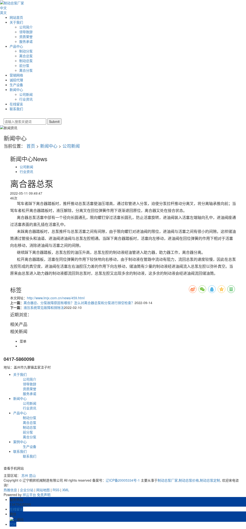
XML (65, 489)
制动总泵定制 (210, 480)
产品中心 (16, 46)
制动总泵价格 (189, 480)
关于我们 (16, 22)
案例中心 (20, 441)
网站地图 (43, 489)
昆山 (32, 475)
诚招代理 (16, 79)
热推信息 (10, 489)
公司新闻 (26, 94)
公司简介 (26, 27)
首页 (30, 146)
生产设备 (16, 84)
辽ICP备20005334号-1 (123, 480)
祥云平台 (29, 494)
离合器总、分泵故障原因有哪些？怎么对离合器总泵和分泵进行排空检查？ (79, 302)
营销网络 (16, 75)
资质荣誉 (26, 36)
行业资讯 (26, 99)
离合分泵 (26, 70)
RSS (56, 489)
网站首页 (16, 17)
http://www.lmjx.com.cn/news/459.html (56, 297)
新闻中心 (16, 89)
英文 (3, 12)
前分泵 (24, 65)
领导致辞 (26, 31)
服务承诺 (26, 41)
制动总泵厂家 (168, 480)
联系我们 (16, 108)
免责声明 (43, 494)
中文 (3, 7)
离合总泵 (26, 55)
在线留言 (16, 104)
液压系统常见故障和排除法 (44, 307)
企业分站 (26, 489)
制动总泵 (26, 60)
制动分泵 (26, 51)
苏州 (24, 475)
